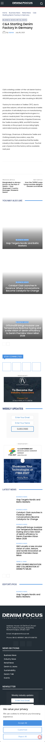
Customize (22, 730)
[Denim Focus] (22, 3)
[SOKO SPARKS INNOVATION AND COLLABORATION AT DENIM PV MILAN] (8, 566)
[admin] (4, 32)
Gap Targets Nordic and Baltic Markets (22, 244)
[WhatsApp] (22, 40)
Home (4, 13)
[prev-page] (4, 344)
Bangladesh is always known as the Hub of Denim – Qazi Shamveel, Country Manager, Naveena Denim (11, 187)
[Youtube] (36, 366)
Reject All (22, 736)
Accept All (22, 723)
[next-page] (8, 344)
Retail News (26, 13)
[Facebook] (5, 40)
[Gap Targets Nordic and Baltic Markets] (22, 227)
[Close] (42, 707)
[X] (10, 40)
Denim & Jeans (21, 561)
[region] (22, 723)
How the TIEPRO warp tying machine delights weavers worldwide (33, 184)
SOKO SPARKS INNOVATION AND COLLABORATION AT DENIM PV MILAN (28, 566)
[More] (28, 40)
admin (11, 32)
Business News (14, 13)
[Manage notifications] (40, 737)
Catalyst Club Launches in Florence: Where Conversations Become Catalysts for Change (22, 288)
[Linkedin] (16, 366)
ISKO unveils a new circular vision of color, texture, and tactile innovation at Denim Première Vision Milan (29, 551)
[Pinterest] (16, 40)
